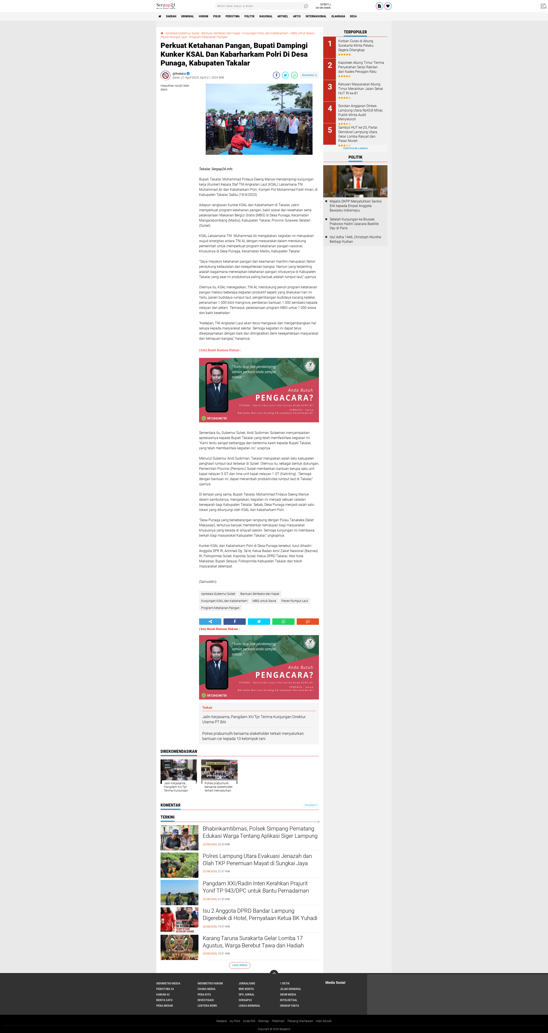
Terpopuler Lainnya (355, 148)
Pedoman (278, 1021)
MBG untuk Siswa (302, 33)
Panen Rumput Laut (174, 37)
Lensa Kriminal (249, 1005)
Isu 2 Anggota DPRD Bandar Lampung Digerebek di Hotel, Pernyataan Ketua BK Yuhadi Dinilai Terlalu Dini (260, 918)
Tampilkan (310, 805)
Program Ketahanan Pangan (208, 37)
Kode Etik (249, 1021)
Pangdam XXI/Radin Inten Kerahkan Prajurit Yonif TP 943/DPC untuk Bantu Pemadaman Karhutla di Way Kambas (256, 890)
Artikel (282, 16)
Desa (353, 16)
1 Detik (285, 983)
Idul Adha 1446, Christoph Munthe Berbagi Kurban (355, 239)
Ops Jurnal (247, 994)
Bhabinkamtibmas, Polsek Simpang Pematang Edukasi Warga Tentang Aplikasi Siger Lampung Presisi (260, 835)
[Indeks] (379, 6)
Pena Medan (164, 1005)
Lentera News (207, 1005)
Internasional (316, 16)
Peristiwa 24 (165, 989)
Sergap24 (245, 1000)
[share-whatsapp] (294, 75)
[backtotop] (274, 974)
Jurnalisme (247, 983)
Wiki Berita (246, 989)
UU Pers (235, 1021)
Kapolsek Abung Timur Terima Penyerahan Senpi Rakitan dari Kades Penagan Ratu (361, 67)
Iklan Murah (324, 1021)
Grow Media (288, 994)
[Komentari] (308, 621)
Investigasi (206, 1000)
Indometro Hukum (210, 983)
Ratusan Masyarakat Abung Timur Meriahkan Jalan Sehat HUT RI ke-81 (360, 88)
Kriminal (187, 16)
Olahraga (338, 16)
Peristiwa (233, 16)
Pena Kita (204, 994)
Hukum (203, 16)
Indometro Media (168, 983)
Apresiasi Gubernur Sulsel (182, 33)
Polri (217, 16)
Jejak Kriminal (290, 989)
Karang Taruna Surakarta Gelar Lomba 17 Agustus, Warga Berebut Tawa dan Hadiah (253, 942)
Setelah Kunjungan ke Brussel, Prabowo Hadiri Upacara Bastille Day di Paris (354, 223)
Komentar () (309, 75)
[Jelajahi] (543, 6)
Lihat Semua (239, 965)
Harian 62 (163, 994)
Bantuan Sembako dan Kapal (220, 33)
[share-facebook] (276, 75)
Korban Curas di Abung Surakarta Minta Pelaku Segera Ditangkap (356, 45)
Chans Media (206, 989)
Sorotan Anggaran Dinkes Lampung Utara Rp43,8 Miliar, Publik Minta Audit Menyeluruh (360, 112)
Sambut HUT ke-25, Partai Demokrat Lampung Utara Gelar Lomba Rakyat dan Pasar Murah (357, 134)
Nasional (266, 16)
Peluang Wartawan (300, 1021)
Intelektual (288, 1000)
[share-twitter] (285, 75)
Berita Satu (164, 1000)
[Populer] (387, 6)
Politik (249, 16)
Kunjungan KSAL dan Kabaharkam (265, 33)
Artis (297, 16)
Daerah (171, 16)
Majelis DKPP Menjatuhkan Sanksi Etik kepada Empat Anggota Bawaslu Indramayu (356, 205)
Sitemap (263, 1021)
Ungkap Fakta (289, 1005)
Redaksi (221, 1021)
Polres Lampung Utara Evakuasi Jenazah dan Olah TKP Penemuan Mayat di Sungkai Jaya (257, 859)
